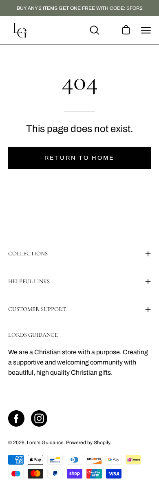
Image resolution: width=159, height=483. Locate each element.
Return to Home (79, 157)
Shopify (102, 442)
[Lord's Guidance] (20, 30)
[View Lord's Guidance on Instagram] (39, 418)
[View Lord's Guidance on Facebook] (16, 418)
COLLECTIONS (28, 253)
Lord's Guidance (45, 442)
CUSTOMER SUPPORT (37, 309)
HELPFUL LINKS (29, 281)
